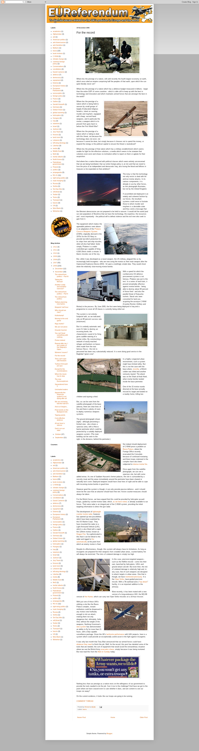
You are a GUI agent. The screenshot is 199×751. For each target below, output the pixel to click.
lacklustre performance (115, 634)
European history (59, 86)
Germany (56, 107)
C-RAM (55, 56)
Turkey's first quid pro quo (61, 365)
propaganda (57, 172)
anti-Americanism (59, 42)
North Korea (57, 159)
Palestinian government (57, 163)
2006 (55, 266)
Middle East (57, 151)
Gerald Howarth (58, 104)
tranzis (55, 203)
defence (56, 75)
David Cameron (58, 72)
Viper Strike (119, 579)
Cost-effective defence (60, 419)
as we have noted (120, 502)
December (59, 269)
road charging (58, 181)
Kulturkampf (59, 315)
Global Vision (58, 110)
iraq (54, 121)
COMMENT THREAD (84, 701)
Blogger (109, 733)
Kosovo (55, 135)
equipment (57, 80)
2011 (55, 250)
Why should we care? (60, 311)
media (55, 148)
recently (136, 369)
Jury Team (56, 132)
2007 (55, 263)
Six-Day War (57, 189)
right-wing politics (59, 178)
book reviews (58, 53)
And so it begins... (61, 407)
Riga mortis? (59, 324)
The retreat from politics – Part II (61, 293)
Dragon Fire (81, 534)
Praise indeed (60, 340)
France (55, 99)
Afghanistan (57, 34)
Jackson (56, 129)
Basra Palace (128, 449)
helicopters (57, 115)
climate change (58, 59)
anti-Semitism (58, 45)
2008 (55, 260)
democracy (57, 77)
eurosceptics (57, 93)
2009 (55, 256)
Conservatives (58, 66)
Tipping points (60, 415)
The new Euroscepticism (61, 380)
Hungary (56, 118)
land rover (56, 137)
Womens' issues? (61, 352)
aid (54, 37)
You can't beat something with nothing (61, 335)
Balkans (56, 48)
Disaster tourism (61, 330)
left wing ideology (59, 143)
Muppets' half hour (61, 307)
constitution (57, 69)
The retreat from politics (60, 298)
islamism (56, 124)
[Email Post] (100, 707)
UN (54, 206)
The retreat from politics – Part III (61, 275)
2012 (55, 247)
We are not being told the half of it (61, 403)
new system (81, 627)
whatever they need (84, 644)
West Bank (57, 208)
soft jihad (56, 192)
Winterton (56, 211)
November (59, 272)
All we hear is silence (60, 424)
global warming (58, 113)
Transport (56, 200)
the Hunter (89, 597)
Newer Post (81, 717)
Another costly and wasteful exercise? (60, 287)
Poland (55, 167)
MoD (54, 154)
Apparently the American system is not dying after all (61, 395)
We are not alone (61, 327)
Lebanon (56, 140)
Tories (55, 197)
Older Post (144, 717)
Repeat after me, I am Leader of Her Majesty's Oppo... (61, 346)
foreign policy (58, 96)
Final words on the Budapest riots (61, 411)
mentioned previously (133, 577)
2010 (55, 253)
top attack (143, 582)
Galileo (55, 101)
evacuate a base (107, 649)
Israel (55, 126)
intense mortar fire (140, 464)
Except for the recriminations (61, 370)
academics (57, 31)
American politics (59, 40)
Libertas (56, 146)
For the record (60, 356)
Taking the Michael (59, 280)
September (59, 438)
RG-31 (55, 175)
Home (113, 717)
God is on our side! (60, 429)
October (58, 434)
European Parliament (57, 89)
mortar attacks (58, 157)
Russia (55, 183)
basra (85, 709)
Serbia (55, 186)
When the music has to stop (61, 375)
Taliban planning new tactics (61, 303)
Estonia (55, 83)
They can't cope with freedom (60, 360)
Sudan (55, 194)
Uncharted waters (61, 389)
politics (55, 170)
